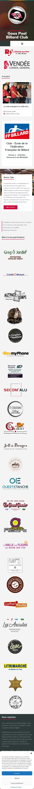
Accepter (17, 773)
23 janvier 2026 (10, 111)
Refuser (17, 778)
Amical (8, 114)
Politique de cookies (16, 787)
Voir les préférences (17, 783)
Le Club (16, 114)
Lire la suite (10, 207)
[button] (31, 753)
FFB (12, 114)
